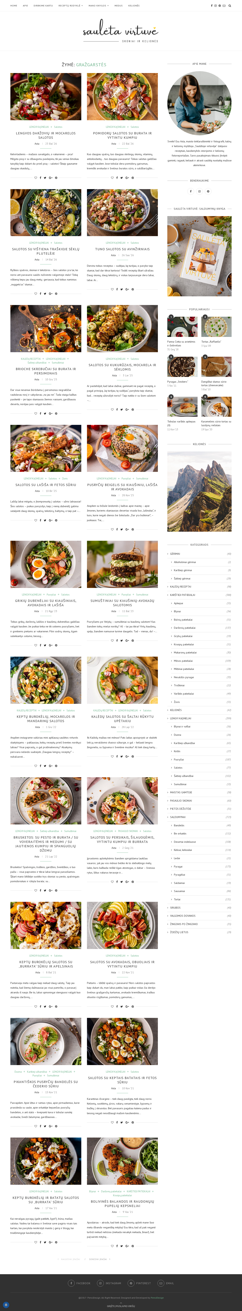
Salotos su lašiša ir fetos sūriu (46, 485)
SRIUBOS (200, 907)
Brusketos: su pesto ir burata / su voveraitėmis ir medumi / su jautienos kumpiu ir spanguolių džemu (45, 844)
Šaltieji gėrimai (202, 578)
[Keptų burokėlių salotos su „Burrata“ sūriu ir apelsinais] (45, 925)
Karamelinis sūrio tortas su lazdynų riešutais (216, 423)
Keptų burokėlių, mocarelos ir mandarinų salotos (46, 718)
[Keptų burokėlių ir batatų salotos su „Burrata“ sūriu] (45, 1161)
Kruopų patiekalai (122, 1195)
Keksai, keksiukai (202, 850)
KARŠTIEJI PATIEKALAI (138, 1191)
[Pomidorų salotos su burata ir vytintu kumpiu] (122, 96)
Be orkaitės (202, 833)
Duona (18, 1071)
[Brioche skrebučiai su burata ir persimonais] (45, 328)
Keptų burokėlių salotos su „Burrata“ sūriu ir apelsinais (46, 964)
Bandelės (202, 825)
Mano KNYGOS (97, 5)
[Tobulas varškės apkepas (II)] (182, 407)
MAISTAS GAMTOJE (200, 792)
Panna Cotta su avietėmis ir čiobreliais (181, 343)
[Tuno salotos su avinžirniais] (122, 212)
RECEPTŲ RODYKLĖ (69, 5)
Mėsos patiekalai (202, 660)
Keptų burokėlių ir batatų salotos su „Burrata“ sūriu (45, 1199)
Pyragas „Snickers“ (177, 381)
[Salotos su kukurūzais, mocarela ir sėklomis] (122, 328)
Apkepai (202, 603)
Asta (37, 143)
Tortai (202, 899)
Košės (202, 751)
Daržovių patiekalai (111, 1191)
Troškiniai (202, 685)
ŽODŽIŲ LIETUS (200, 932)
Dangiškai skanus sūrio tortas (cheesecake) (213, 383)
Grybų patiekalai (202, 636)
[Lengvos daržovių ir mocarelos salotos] (45, 96)
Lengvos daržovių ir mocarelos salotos (46, 135)
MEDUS (119, 5)
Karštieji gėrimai (202, 570)
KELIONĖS (134, 5)
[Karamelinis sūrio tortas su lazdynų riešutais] (216, 407)
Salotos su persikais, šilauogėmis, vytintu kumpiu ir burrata (122, 839)
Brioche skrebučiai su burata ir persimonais (46, 371)
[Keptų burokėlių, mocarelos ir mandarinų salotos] (45, 680)
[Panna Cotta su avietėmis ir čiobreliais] (182, 327)
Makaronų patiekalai (202, 652)
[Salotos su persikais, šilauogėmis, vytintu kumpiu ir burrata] (122, 800)
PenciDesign (157, 1297)
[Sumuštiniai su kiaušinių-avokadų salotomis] (122, 564)
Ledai (202, 858)
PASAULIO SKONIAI (128, 831)
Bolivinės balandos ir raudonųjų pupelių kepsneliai (122, 1203)
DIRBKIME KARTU (43, 5)
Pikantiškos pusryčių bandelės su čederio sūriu (46, 1084)
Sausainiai (202, 891)
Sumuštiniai (58, 362)
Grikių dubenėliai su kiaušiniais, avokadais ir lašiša (45, 602)
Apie (25, 5)
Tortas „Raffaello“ (211, 341)
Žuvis (65, 478)
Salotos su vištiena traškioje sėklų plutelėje (46, 251)
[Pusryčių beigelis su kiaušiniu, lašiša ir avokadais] (122, 448)
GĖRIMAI (200, 553)
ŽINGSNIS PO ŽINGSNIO (200, 924)
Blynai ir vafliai (202, 726)
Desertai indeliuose (202, 841)
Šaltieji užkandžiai (37, 362)
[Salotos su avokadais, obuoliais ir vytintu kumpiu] (122, 925)
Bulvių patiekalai (202, 619)
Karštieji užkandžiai (37, 1071)
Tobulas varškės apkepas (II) (181, 423)
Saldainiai (202, 883)
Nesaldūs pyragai (202, 677)
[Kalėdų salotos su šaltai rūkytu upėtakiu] (122, 680)
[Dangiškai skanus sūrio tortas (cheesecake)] (216, 367)
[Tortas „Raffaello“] (216, 327)
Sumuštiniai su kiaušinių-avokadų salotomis (122, 602)
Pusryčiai (126, 478)
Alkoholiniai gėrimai (202, 562)
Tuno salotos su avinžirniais (122, 249)
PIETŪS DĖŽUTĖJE (200, 808)
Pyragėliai (202, 874)
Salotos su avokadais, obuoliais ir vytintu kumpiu (122, 964)
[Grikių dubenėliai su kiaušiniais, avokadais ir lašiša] (45, 564)
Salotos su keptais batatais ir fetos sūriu (122, 1080)
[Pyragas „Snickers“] (182, 367)
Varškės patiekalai (202, 693)
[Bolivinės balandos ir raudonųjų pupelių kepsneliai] (122, 1161)
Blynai (92, 1191)
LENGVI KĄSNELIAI (39, 127)
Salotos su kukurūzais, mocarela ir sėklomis (122, 367)
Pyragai (202, 866)
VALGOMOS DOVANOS (200, 915)
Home (13, 5)
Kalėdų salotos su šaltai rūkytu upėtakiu (122, 718)
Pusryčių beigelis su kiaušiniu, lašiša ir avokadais (122, 487)
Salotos (58, 127)
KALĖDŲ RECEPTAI (31, 358)
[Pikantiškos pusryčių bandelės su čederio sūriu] (45, 1041)
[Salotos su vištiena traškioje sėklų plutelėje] (45, 212)
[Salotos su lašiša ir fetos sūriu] (45, 448)
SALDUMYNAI (200, 817)
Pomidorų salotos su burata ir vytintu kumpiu (122, 135)
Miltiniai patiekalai (202, 669)
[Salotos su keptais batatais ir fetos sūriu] (122, 1041)
